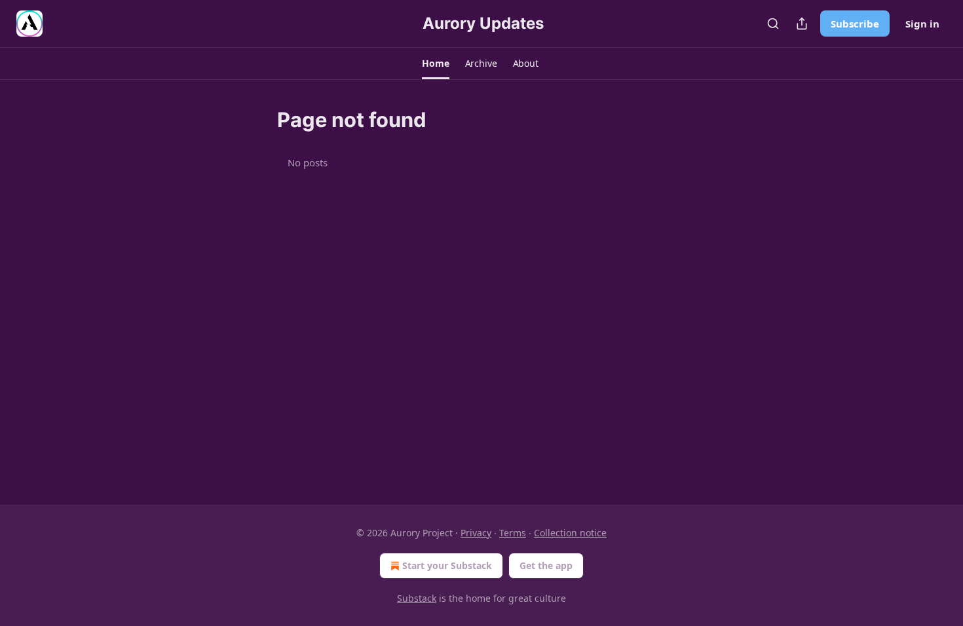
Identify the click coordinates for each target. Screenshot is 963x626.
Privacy (476, 532)
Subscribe (855, 23)
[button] (435, 63)
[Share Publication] (802, 23)
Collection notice (570, 532)
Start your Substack (447, 565)
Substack (416, 598)
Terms (512, 532)
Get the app (546, 565)
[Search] (773, 23)
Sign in (922, 23)
